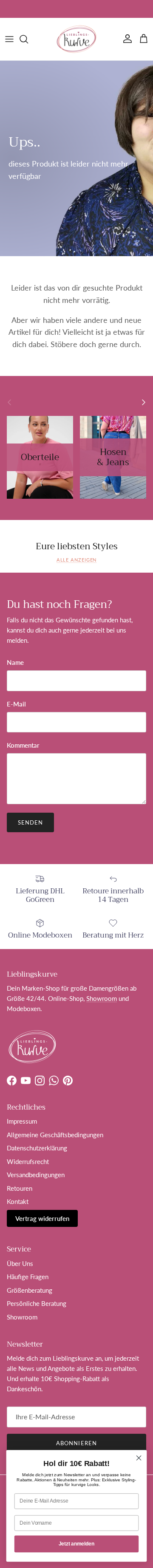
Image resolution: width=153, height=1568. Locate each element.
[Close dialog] (138, 1457)
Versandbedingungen (36, 1174)
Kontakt (17, 1201)
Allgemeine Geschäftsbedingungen (55, 1135)
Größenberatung (29, 1290)
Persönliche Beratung (36, 1303)
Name (15, 662)
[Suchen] (28, 39)
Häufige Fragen (27, 1276)
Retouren (19, 1188)
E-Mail (16, 704)
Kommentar (23, 745)
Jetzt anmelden (76, 1543)
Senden (30, 822)
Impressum (22, 1121)
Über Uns (20, 1263)
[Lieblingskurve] (76, 39)
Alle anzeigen (77, 559)
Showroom (49, 9)
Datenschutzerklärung (37, 1148)
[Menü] (9, 39)
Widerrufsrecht (28, 1161)
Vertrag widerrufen (42, 1218)
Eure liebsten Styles (77, 546)
